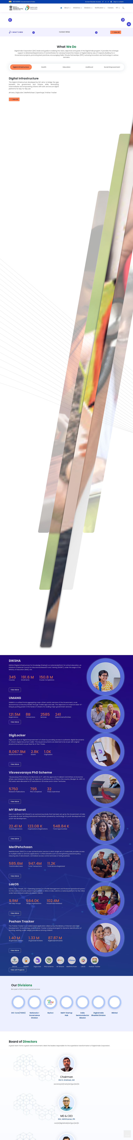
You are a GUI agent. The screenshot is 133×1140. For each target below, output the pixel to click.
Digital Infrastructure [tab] (21, 67)
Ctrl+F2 (127, 1135)
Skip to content (118, 2)
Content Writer (64, 32)
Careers (110, 8)
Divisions (87, 8)
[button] (122, 8)
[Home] (61, 8)
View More (15, 690)
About (66, 8)
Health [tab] (43, 67)
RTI (117, 8)
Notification (99, 8)
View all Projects (18, 970)
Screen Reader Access (93, 2)
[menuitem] (67, 8)
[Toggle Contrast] (111, 2)
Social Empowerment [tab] (112, 67)
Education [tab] (66, 67)
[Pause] (129, 24)
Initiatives (76, 8)
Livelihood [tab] (89, 67)
